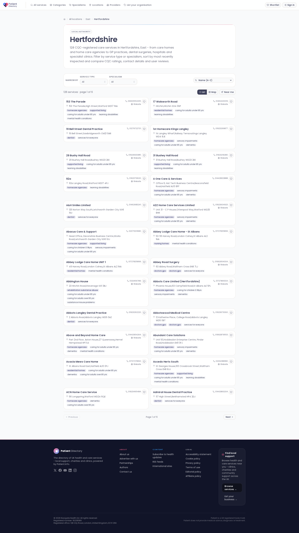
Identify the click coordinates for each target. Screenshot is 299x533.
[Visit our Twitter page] (55, 470)
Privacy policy (193, 463)
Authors (124, 467)
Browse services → (231, 488)
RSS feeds (158, 461)
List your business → (230, 498)
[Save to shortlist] (144, 101)
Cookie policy (193, 458)
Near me (229, 92)
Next (228, 417)
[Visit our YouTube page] (65, 470)
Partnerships (126, 463)
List (203, 92)
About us (124, 454)
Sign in (290, 5)
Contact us (126, 471)
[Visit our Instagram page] (75, 470)
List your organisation (139, 5)
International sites (162, 466)
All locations (75, 19)
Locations (97, 5)
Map (213, 92)
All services (40, 5)
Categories (59, 5)
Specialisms (79, 5)
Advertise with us (129, 458)
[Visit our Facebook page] (60, 470)
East (88, 19)
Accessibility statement (198, 454)
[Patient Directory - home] (14, 5)
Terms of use (193, 467)
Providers (115, 5)
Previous (73, 417)
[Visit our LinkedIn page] (70, 470)
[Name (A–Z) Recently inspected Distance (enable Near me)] (213, 80)
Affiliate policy (193, 476)
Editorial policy (193, 471)
